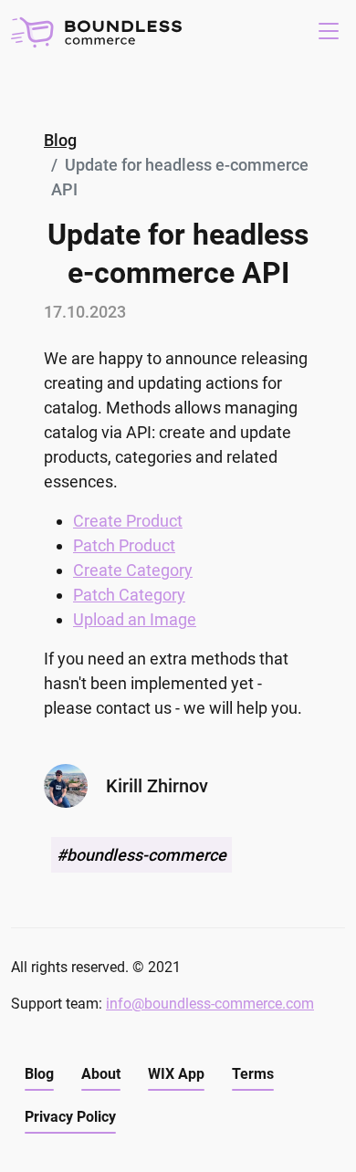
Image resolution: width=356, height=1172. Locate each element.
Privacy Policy (70, 1116)
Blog (60, 140)
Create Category (133, 570)
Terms (253, 1074)
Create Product (128, 520)
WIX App (176, 1074)
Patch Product (124, 545)
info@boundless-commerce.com (210, 1003)
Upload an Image (134, 619)
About (100, 1074)
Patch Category (129, 594)
